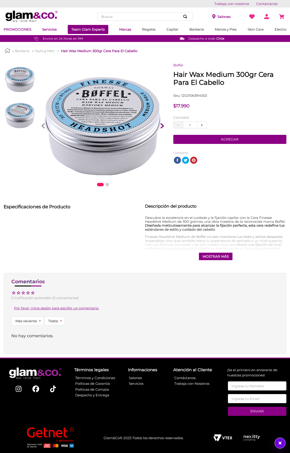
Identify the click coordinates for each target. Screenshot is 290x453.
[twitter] (185, 161)
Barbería (22, 51)
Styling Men (45, 51)
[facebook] (177, 161)
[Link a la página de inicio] (7, 51)
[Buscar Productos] (186, 16)
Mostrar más (216, 256)
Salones (224, 17)
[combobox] (145, 16)
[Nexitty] (251, 438)
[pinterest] (193, 161)
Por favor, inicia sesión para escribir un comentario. (56, 308)
